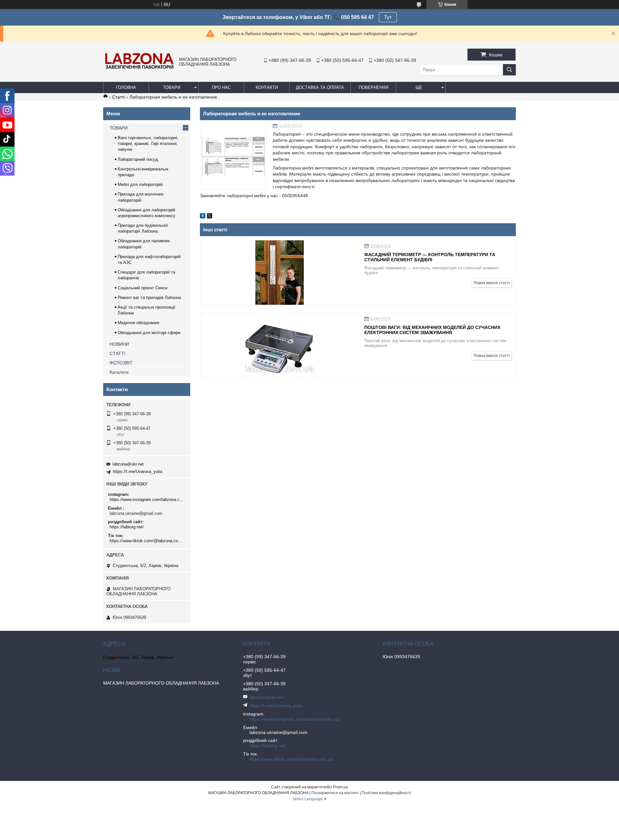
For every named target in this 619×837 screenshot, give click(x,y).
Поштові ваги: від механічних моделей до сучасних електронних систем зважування (432, 330)
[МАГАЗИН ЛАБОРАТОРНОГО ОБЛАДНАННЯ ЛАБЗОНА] (139, 68)
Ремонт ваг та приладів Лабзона (149, 297)
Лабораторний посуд (138, 159)
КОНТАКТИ (267, 87)
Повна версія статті (492, 283)
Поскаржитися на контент (335, 793)
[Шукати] (509, 69)
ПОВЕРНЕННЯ (373, 87)
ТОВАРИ (171, 87)
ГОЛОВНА (126, 87)
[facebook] (202, 216)
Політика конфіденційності (386, 793)
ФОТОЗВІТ (121, 362)
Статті (118, 97)
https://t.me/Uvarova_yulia (137, 471)
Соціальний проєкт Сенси (142, 287)
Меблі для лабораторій (140, 184)
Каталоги (119, 372)
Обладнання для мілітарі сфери (149, 332)
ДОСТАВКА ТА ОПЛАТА (320, 87)
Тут (388, 17)
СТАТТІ (117, 353)
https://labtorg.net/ (127, 526)
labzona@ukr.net (128, 464)
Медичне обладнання (138, 322)
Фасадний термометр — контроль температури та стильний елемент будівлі (429, 257)
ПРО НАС (221, 87)
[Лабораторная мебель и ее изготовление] (233, 156)
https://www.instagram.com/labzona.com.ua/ (147, 499)
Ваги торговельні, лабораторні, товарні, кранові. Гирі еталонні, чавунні (148, 143)
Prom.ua (340, 787)
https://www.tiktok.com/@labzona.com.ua (147, 540)
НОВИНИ (119, 344)
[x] (209, 216)
